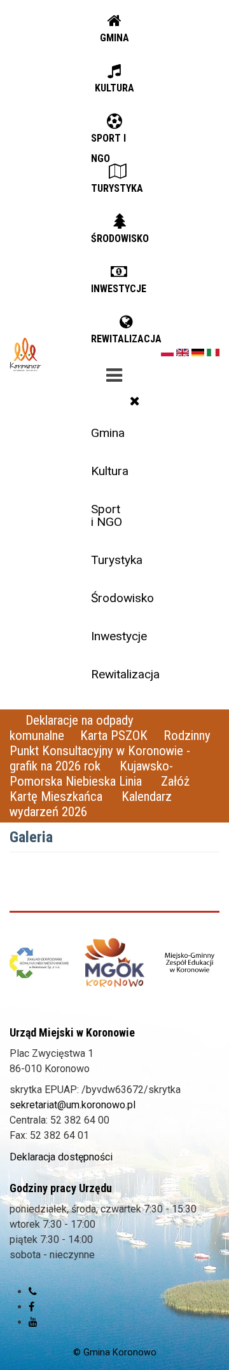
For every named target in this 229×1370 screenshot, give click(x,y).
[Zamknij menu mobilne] (135, 400)
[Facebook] (31, 1307)
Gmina (108, 433)
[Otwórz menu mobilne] (114, 373)
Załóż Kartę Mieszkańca (100, 789)
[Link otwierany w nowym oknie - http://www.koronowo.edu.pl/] (189, 963)
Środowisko (119, 598)
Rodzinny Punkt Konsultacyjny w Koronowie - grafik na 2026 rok (110, 751)
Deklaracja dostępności (61, 1157)
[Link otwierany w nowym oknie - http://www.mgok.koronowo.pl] (114, 962)
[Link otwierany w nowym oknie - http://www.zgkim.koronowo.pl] (39, 963)
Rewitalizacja (119, 674)
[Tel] (33, 1292)
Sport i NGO (106, 515)
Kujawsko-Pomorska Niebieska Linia (91, 773)
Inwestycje (119, 636)
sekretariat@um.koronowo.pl (72, 1105)
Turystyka (116, 560)
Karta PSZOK (114, 735)
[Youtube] (33, 1322)
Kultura (109, 471)
